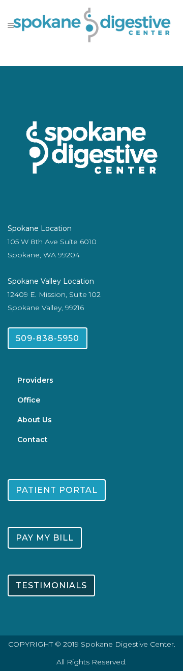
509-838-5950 (47, 338)
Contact (32, 439)
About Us (34, 419)
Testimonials (51, 585)
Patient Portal (57, 490)
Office (28, 400)
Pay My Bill (45, 538)
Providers (35, 380)
